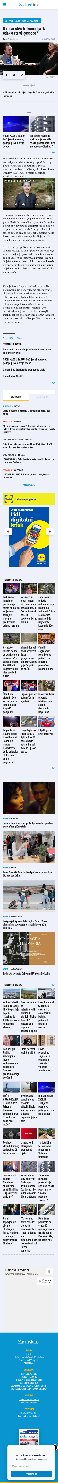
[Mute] (24, 204)
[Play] (7, 204)
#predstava (8, 337)
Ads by (48, 208)
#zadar (20, 337)
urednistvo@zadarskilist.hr (29, 1399)
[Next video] (15, 204)
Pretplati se (31, 1473)
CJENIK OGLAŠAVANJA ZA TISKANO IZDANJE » (29, 1388)
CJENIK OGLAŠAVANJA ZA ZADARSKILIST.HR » (29, 1385)
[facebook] (6, 75)
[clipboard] (21, 75)
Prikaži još (28, 484)
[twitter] (14, 75)
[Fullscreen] (51, 204)
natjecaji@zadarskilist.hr (29, 1382)
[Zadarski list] (29, 4)
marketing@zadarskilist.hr (32, 1379)
